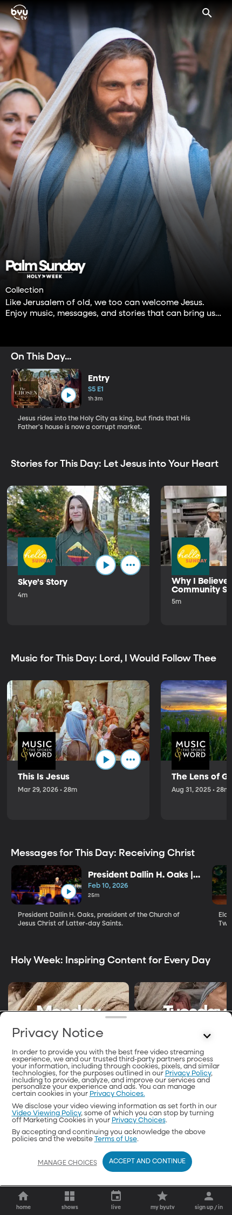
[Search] (207, 13)
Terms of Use (115, 1139)
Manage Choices (67, 1163)
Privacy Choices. (117, 1093)
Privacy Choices (139, 1120)
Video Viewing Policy (46, 1113)
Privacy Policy (188, 1073)
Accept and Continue (147, 1161)
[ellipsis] (130, 565)
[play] (68, 395)
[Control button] (207, 1036)
